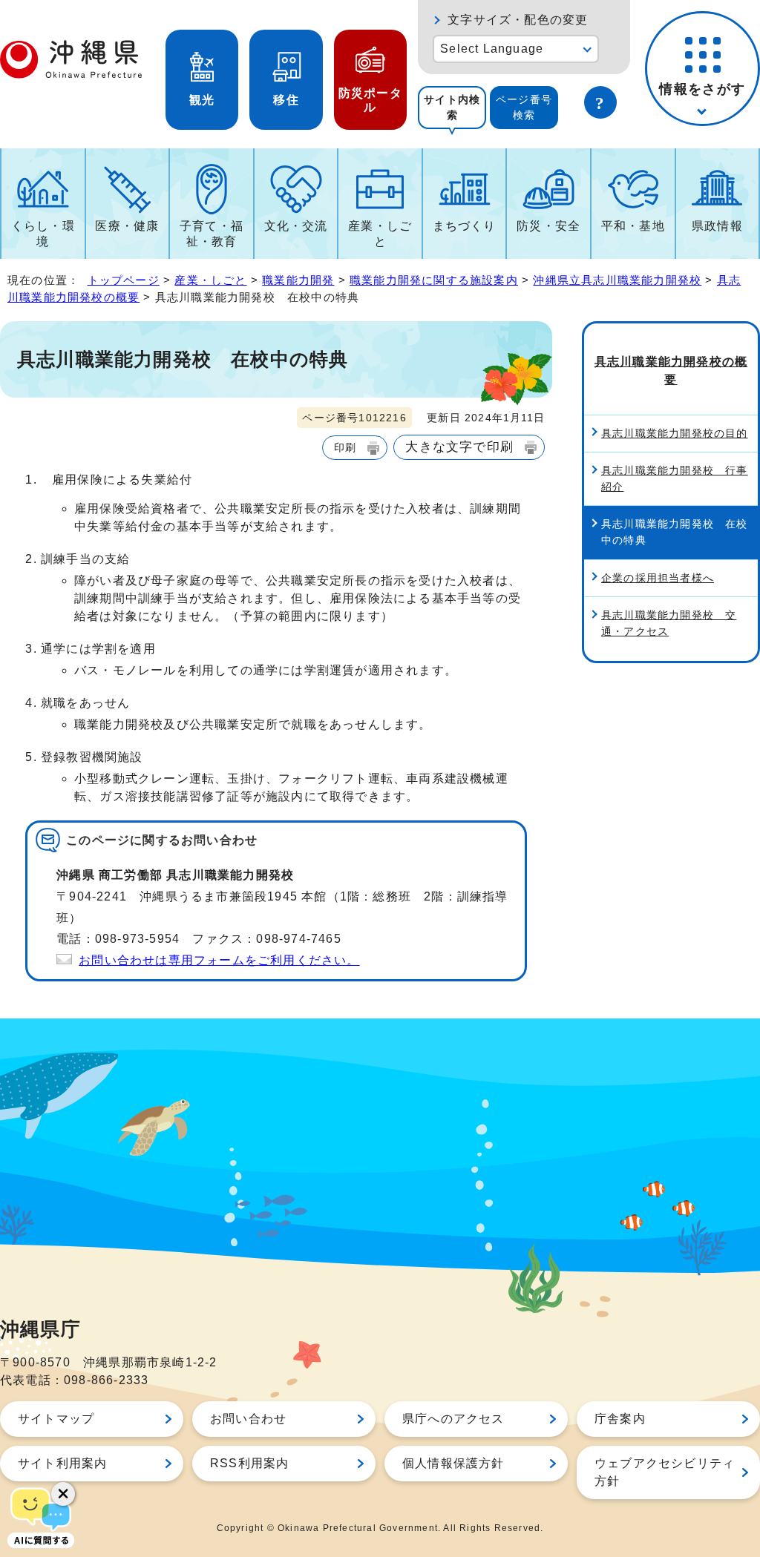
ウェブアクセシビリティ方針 (664, 1472)
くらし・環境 (43, 234)
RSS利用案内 (249, 1463)
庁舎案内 (620, 1418)
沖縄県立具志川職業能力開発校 (617, 280)
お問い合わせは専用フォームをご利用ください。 (219, 960)
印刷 (345, 447)
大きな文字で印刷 (459, 446)
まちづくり (465, 226)
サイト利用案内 (62, 1463)
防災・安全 (548, 226)
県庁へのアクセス (453, 1418)
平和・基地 (633, 226)
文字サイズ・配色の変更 (518, 19)
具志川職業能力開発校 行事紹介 (674, 478)
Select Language (491, 48)
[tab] (452, 107)
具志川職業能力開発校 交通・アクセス (668, 623)
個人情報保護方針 (453, 1463)
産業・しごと (380, 234)
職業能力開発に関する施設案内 (434, 280)
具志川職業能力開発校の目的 (674, 433)
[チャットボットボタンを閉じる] (63, 1494)
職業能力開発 (298, 280)
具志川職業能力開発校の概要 (670, 370)
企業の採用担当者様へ (657, 578)
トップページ (124, 280)
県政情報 (717, 226)
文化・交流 (296, 226)
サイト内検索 (452, 107)
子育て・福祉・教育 (211, 234)
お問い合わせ (248, 1418)
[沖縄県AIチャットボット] (40, 1516)
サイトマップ (56, 1418)
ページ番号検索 (524, 107)
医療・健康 (127, 226)
